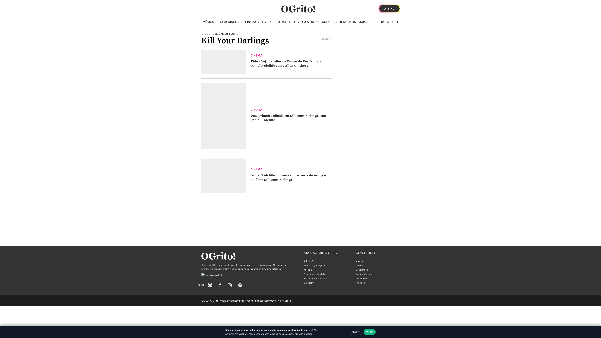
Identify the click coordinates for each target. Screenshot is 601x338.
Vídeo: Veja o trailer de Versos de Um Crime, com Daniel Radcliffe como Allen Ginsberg (288, 63)
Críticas (340, 22)
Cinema (250, 22)
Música (208, 22)
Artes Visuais (299, 22)
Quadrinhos (229, 22)
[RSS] (392, 22)
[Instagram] (387, 22)
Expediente (310, 283)
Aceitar (369, 332)
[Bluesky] (382, 22)
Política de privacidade (316, 278)
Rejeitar (356, 332)
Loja (352, 22)
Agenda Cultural (364, 274)
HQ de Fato (362, 283)
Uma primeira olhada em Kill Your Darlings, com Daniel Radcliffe (288, 118)
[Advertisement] (368, 58)
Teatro (280, 22)
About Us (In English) (315, 265)
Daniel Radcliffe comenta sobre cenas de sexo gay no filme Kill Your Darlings (289, 177)
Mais (362, 22)
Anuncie (308, 270)
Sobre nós (309, 261)
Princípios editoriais (314, 274)
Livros (267, 22)
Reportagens (321, 22)
